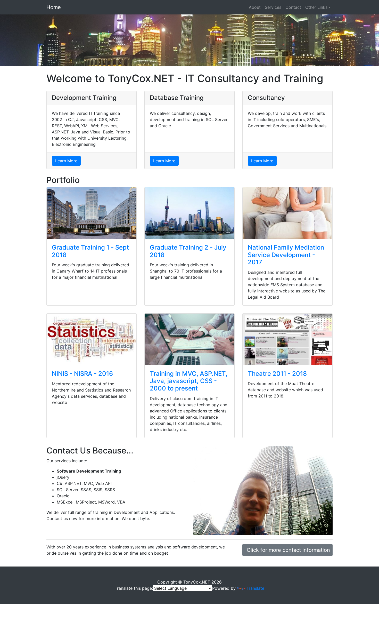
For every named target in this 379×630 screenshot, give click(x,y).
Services (273, 7)
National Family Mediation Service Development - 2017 (286, 255)
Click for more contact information (288, 550)
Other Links (316, 7)
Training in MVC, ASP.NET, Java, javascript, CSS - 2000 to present (188, 381)
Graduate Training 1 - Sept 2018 (90, 251)
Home (53, 7)
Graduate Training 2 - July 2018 (188, 251)
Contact (293, 7)
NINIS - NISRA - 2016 (82, 373)
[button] (28, 40)
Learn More (66, 160)
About (255, 7)
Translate (255, 588)
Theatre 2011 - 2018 (277, 373)
